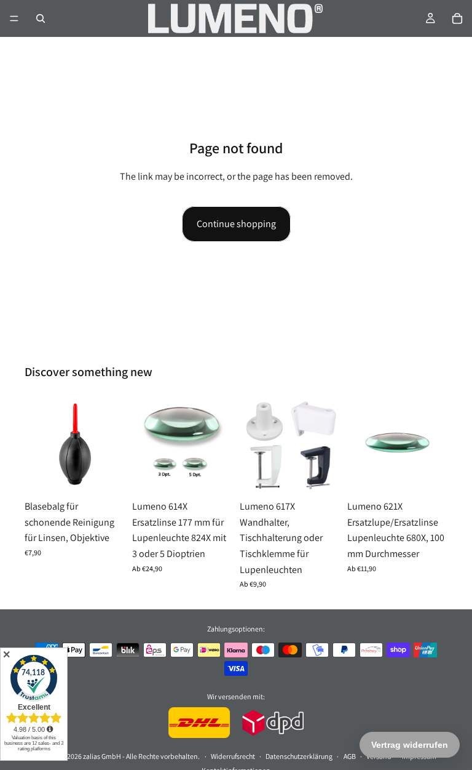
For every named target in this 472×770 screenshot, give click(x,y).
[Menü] (14, 18)
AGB (350, 756)
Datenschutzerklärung (299, 756)
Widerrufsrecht (233, 756)
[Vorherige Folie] (253, 443)
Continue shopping (236, 223)
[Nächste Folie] (326, 443)
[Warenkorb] (457, 18)
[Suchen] (40, 18)
